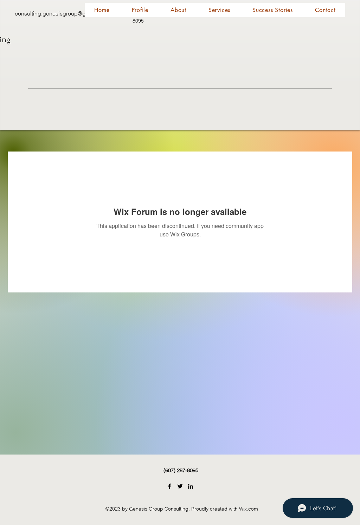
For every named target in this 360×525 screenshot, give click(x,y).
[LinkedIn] (190, 486)
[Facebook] (169, 486)
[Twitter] (180, 486)
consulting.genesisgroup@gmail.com (62, 13)
